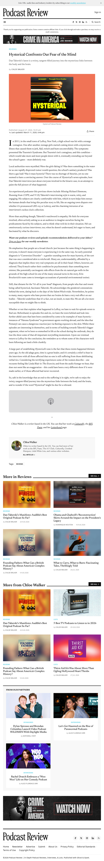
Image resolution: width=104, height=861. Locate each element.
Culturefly (79, 424)
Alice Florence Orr (77, 733)
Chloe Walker (17, 69)
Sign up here (15, 242)
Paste (39, 427)
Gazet (86, 857)
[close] (101, 3)
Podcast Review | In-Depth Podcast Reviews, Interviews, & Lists (36, 857)
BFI (90, 424)
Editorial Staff (29, 736)
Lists (56, 619)
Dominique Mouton (64, 525)
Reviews (13, 49)
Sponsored (28, 722)
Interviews (76, 722)
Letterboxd (56, 427)
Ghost (79, 857)
